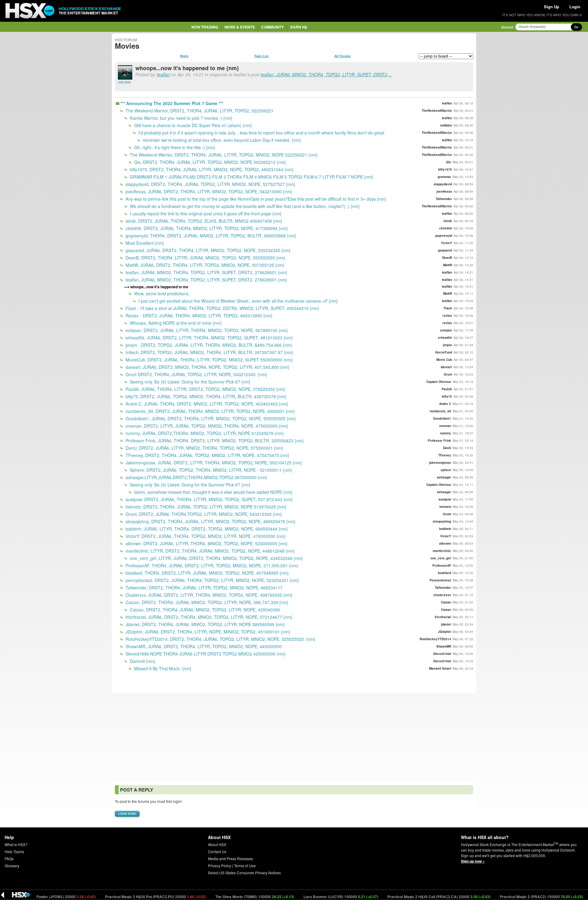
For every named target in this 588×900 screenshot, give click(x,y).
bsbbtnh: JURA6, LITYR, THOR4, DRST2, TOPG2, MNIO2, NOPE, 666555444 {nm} (206, 529)
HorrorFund (443, 352)
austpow (445, 499)
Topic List (261, 56)
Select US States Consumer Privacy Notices (244, 872)
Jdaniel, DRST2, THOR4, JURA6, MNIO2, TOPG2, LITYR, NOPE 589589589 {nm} (204, 624)
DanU (447, 448)
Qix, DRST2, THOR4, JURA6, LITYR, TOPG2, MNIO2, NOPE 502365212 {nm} (209, 162)
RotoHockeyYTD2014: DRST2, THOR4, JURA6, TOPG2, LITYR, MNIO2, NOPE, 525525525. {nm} (219, 639)
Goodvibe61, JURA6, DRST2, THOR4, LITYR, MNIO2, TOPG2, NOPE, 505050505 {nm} (210, 418)
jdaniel (446, 624)
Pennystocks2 (440, 580)
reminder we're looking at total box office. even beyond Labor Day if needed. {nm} (221, 140)
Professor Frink (439, 440)
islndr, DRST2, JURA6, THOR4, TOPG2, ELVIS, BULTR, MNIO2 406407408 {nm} (203, 221)
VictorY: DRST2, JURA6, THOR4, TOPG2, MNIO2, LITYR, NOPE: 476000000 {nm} (205, 536)
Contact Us (217, 851)
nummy (445, 433)
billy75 (447, 396)
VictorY (446, 243)
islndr (447, 221)
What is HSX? (16, 844)
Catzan (446, 602)
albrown (445, 543)
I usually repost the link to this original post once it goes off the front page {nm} (205, 213)
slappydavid (443, 184)
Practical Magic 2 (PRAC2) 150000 (519, 896)
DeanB (447, 257)
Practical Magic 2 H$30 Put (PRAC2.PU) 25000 (133, 896)
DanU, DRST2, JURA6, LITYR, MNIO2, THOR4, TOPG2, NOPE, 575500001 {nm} (203, 448)
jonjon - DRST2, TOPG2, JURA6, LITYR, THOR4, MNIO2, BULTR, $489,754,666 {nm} (208, 345)
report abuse (124, 81)
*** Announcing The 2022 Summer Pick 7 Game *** (171, 103)
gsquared (445, 250)
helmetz (445, 507)
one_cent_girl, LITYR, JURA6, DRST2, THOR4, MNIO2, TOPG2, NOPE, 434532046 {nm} (216, 558)
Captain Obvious (438, 382)
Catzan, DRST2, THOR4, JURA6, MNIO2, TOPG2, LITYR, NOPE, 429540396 (204, 610)
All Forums (342, 56)
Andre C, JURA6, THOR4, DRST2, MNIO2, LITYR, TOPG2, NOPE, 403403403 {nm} (206, 404)
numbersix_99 (440, 411)
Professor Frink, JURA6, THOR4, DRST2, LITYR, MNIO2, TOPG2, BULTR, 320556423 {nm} (214, 440)
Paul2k (447, 389)
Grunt (448, 374)
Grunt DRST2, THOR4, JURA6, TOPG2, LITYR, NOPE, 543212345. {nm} (195, 374)
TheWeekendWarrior (437, 110)
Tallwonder (444, 199)
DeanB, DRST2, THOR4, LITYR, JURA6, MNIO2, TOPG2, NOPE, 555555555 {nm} (204, 258)
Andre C (445, 404)
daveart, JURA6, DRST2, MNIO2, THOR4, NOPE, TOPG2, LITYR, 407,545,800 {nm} (206, 367)
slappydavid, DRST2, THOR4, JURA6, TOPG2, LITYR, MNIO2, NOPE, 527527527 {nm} (209, 184)
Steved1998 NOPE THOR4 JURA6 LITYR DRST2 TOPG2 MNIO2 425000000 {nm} (205, 654)
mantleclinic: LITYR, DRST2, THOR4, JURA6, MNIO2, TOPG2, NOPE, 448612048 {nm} (209, 551)
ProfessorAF (441, 565)
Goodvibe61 (442, 418)
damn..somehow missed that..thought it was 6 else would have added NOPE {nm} (212, 492)
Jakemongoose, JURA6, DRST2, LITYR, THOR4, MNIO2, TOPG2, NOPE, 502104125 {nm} (213, 462)
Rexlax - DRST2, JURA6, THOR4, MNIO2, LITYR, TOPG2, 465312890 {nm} (198, 315)
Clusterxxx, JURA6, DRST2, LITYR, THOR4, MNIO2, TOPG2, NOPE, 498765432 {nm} (208, 595)
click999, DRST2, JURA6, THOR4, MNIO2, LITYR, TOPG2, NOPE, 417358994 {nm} (206, 228)
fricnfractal (443, 617)
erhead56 (445, 337)
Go (576, 27)
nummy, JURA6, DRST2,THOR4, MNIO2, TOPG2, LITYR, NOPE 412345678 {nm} (204, 433)
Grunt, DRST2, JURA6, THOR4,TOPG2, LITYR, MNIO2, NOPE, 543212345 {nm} (203, 514)
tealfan (163, 74)
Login (574, 6)
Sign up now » (473, 861)
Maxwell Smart (440, 668)
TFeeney (444, 455)
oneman (445, 426)
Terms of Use (245, 865)
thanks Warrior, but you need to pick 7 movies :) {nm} (180, 118)
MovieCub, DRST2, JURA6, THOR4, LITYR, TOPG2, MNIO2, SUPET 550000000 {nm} (208, 360)
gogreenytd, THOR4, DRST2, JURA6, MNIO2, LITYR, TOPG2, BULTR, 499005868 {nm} (210, 236)
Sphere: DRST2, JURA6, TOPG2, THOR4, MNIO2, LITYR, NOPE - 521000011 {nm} (210, 470)
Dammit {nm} (142, 661)
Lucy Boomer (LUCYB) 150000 (318, 896)
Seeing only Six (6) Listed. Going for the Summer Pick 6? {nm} (190, 382)
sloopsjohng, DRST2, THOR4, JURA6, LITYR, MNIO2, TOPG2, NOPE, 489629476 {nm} (210, 521)
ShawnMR (443, 646)
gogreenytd (443, 235)
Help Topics (14, 851)
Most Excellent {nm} (144, 243)
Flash (448, 308)
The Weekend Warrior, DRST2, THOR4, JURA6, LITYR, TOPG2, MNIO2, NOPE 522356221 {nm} (223, 155)
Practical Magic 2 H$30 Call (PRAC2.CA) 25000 (417, 896)
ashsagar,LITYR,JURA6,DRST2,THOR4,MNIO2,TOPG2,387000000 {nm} (195, 477)
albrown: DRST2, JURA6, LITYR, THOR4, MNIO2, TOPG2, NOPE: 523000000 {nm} (206, 543)
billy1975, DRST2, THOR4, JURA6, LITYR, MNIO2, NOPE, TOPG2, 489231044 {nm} (211, 169)
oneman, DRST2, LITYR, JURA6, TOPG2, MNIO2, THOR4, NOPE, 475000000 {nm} (206, 426)
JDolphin (444, 632)
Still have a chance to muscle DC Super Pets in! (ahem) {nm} (192, 125)
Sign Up (551, 6)
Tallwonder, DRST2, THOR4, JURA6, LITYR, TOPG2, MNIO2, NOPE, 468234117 (203, 587)
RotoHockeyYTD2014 (435, 639)
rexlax (447, 315)
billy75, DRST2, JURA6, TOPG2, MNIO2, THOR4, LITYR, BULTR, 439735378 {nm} (205, 396)
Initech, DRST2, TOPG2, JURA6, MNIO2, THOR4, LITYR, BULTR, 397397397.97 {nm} (208, 352)
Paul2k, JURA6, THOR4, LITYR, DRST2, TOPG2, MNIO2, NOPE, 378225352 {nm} (204, 389)
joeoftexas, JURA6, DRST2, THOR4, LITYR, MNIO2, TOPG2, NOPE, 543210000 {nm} (208, 191)
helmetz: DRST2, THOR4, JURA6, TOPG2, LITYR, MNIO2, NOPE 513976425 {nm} (205, 507)
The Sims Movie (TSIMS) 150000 (233, 896)
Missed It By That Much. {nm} (162, 668)
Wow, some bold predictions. (161, 293)
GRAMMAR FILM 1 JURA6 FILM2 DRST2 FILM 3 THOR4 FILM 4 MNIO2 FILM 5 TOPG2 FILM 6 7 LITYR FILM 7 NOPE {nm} (251, 177)
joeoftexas (444, 191)
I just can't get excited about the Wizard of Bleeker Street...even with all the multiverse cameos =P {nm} (237, 301)
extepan (446, 330)
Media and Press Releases (230, 858)
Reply (184, 56)
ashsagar (444, 477)
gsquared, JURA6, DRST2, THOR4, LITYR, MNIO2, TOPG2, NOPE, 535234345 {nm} (207, 250)
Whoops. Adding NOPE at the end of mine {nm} (175, 323)
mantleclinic (442, 551)
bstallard (444, 573)
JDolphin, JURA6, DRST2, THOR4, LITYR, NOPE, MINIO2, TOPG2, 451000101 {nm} (207, 632)
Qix (448, 162)
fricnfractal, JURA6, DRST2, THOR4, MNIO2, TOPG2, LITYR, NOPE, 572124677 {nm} (208, 617)
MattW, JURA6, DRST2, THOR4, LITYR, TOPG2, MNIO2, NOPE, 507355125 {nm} (204, 265)
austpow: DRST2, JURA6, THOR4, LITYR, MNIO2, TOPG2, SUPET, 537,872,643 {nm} (208, 499)
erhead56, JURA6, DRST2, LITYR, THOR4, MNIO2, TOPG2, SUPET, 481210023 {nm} (208, 338)
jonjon (447, 345)
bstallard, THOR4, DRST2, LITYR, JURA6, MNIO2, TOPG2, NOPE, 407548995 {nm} (206, 573)
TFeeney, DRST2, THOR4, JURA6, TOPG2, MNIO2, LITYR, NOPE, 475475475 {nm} (206, 455)
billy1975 (445, 169)
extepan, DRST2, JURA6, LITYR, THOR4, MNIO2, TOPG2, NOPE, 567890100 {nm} (206, 330)
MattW (447, 265)
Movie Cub (444, 359)
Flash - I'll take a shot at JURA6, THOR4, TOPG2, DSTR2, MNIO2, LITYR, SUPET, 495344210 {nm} (221, 308)
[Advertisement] (294, 738)
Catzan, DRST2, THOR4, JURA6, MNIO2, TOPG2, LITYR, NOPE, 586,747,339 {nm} (206, 602)
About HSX (217, 844)
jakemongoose (440, 462)
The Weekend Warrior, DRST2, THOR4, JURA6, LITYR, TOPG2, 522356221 (198, 111)
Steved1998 (442, 654)
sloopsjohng (442, 521)
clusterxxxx (442, 595)
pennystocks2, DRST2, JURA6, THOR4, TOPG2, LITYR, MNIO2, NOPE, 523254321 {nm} (211, 580)
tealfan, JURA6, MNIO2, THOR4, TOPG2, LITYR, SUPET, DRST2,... (326, 74)
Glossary (12, 865)
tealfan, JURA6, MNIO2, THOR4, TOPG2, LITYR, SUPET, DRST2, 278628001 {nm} (205, 272)
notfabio (446, 125)
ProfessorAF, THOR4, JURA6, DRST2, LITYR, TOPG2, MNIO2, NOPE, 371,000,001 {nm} (211, 565)
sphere (446, 470)
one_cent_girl (441, 558)
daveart (446, 367)
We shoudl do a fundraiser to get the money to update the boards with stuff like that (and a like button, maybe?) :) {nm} (244, 206)
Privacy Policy (219, 865)
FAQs (9, 858)
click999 (445, 228)
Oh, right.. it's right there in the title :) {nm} (174, 147)
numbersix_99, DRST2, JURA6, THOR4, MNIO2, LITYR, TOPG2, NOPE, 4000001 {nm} (209, 411)
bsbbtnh (445, 529)
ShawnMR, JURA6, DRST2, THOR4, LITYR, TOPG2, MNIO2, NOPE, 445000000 (203, 646)
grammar (444, 177)
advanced (507, 26)
